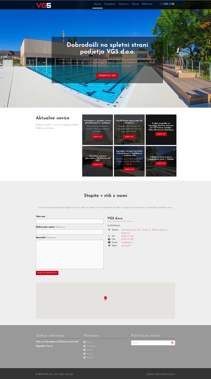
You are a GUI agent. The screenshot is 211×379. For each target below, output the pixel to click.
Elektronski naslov (50, 227)
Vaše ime (40, 217)
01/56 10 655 (127, 239)
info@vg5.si (126, 242)
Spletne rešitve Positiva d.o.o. (161, 374)
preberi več (97, 137)
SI (160, 4)
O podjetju (110, 4)
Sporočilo (46, 238)
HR (172, 4)
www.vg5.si (126, 246)
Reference (147, 4)
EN (166, 4)
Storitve (123, 4)
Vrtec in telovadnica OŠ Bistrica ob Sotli (57, 342)
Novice (135, 4)
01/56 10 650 (127, 236)
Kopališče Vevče (44, 346)
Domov (97, 4)
